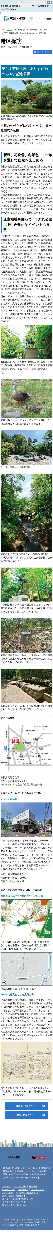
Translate (11, 9)
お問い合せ (7, 1196)
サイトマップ (37, 1193)
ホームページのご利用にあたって (17, 1202)
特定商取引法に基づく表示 (14, 1208)
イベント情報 (20, 1190)
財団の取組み (8, 1193)
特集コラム (23, 1193)
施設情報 (33, 1190)
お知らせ (6, 1190)
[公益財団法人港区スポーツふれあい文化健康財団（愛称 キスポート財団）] (14, 18)
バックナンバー (44, 55)
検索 (50, 2)
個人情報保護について (12, 1205)
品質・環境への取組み (12, 1199)
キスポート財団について (27, 1196)
